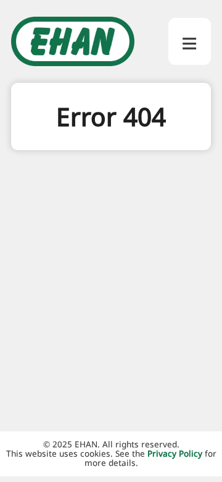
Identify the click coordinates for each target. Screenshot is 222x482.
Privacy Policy (174, 453)
